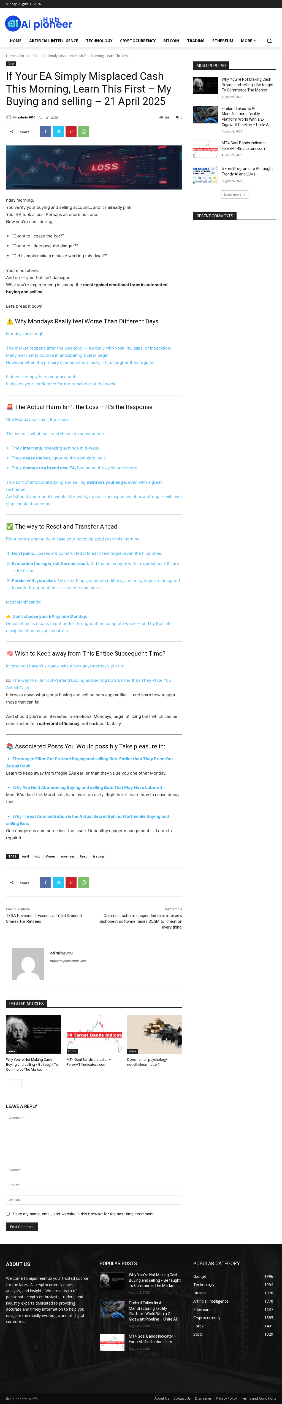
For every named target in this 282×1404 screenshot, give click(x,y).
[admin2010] (9, 117)
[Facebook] (45, 131)
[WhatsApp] (83, 131)
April (25, 856)
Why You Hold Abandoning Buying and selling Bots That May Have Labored (87, 787)
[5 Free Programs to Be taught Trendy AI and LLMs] (205, 174)
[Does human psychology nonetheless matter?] (154, 1034)
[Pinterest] (71, 131)
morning (67, 856)
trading (98, 856)
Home (11, 55)
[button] (269, 40)
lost (37, 856)
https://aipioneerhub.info (68, 961)
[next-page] (18, 1082)
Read (84, 856)
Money (50, 856)
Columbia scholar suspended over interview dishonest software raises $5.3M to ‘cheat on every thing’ (141, 921)
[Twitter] (58, 131)
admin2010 (26, 117)
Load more (233, 194)
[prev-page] (9, 1082)
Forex (23, 55)
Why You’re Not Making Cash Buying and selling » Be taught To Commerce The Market (32, 1064)
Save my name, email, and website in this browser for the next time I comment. (84, 1213)
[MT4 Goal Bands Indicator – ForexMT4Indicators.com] (94, 1034)
